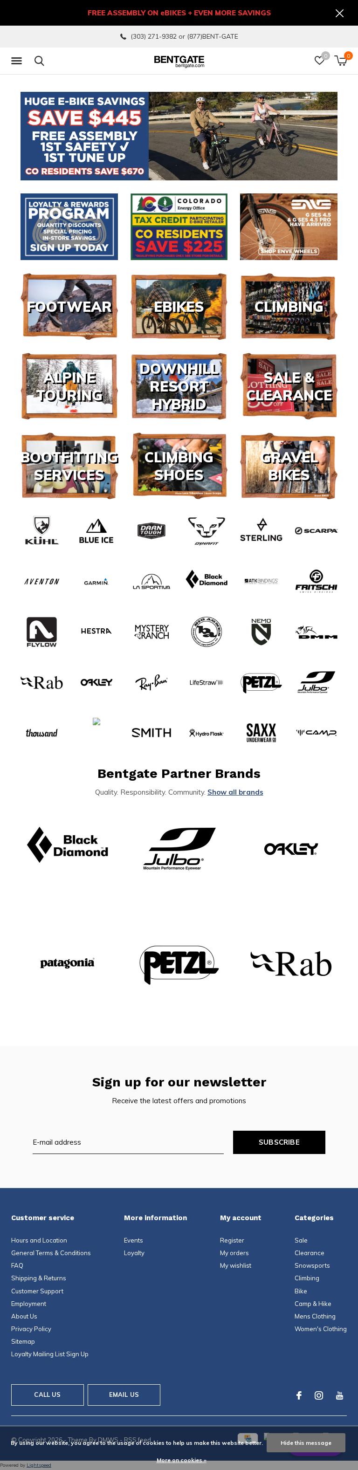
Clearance (309, 1253)
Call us (47, 1394)
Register (232, 1240)
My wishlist (235, 1265)
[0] (340, 60)
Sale (301, 1240)
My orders (234, 1253)
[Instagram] (319, 1395)
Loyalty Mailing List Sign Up (50, 1354)
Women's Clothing (321, 1329)
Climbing (307, 1278)
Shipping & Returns (38, 1278)
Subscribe (279, 1142)
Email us (124, 1394)
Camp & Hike (313, 1303)
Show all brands (235, 792)
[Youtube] (339, 1395)
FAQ (17, 1265)
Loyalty (134, 1253)
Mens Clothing (315, 1316)
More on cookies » (182, 1459)
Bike (301, 1291)
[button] (18, 61)
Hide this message (306, 1442)
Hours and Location (39, 1240)
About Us (24, 1316)
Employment (28, 1303)
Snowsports (312, 1265)
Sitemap (23, 1341)
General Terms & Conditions (51, 1253)
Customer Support (37, 1291)
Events (133, 1240)
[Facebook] (299, 1395)
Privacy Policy (31, 1329)
